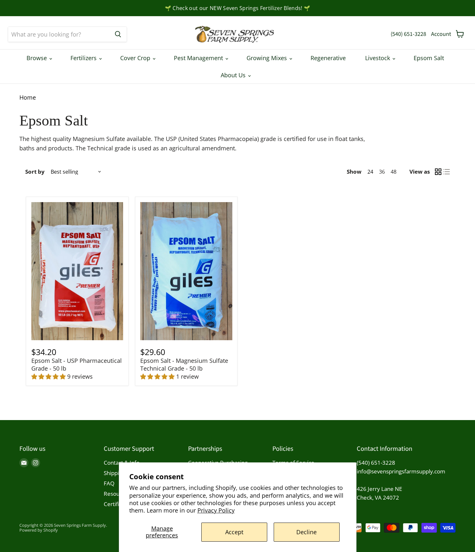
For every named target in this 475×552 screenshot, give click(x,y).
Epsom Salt (429, 58)
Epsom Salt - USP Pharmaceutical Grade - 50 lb (76, 364)
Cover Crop (136, 58)
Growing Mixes (268, 58)
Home (27, 97)
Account (441, 34)
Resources (117, 493)
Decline (306, 532)
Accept (234, 532)
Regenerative (328, 58)
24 (370, 171)
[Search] (118, 34)
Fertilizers (84, 58)
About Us (234, 75)
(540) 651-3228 (408, 34)
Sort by (35, 171)
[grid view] (438, 171)
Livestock (378, 58)
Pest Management (199, 58)
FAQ (109, 483)
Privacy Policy (216, 510)
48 (393, 171)
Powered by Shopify (38, 530)
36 (382, 171)
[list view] (446, 171)
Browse (37, 58)
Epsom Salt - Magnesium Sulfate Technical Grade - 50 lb (184, 364)
